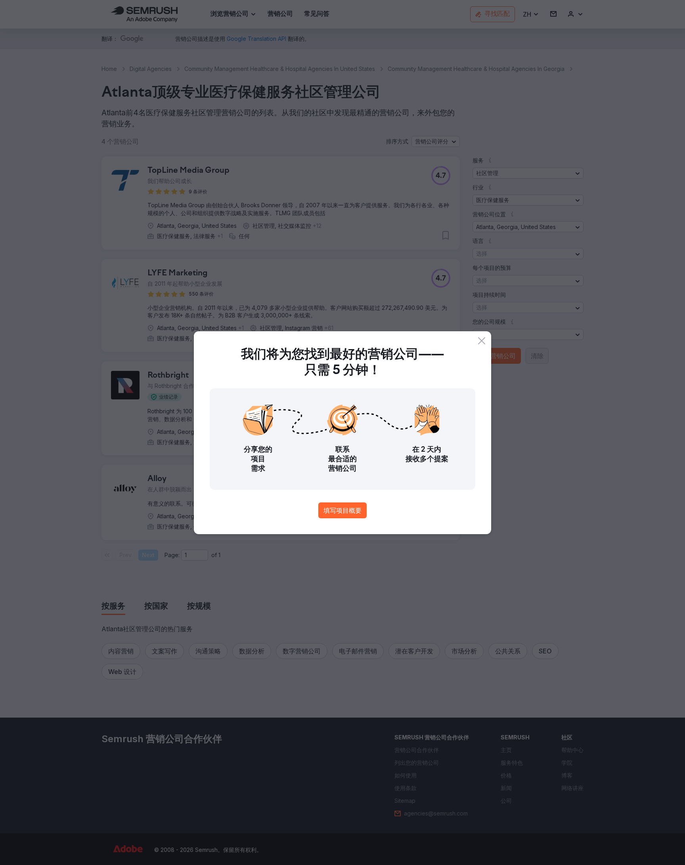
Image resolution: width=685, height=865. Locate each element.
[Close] (481, 340)
